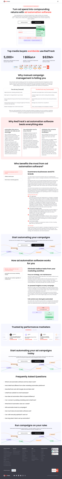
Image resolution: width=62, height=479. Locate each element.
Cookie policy (33, 455)
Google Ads (24, 456)
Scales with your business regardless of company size (13, 278)
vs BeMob (42, 452)
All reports (14, 449)
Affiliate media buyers (9, 176)
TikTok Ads (23, 452)
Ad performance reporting (16, 451)
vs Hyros (42, 456)
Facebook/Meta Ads (25, 451)
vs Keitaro (42, 451)
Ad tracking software (6, 451)
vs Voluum (42, 449)
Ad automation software (7, 462)
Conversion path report (16, 452)
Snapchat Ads (24, 455)
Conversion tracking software (8, 452)
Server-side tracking (6, 461)
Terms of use (33, 449)
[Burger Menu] (57, 1)
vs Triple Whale (43, 455)
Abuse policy (33, 456)
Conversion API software (7, 455)
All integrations (24, 449)
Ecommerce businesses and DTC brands (11, 172)
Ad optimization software (7, 464)
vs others (42, 460)
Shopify (23, 459)
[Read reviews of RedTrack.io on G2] (55, 470)
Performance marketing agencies (12, 179)
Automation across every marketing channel (12, 274)
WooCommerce (24, 460)
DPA (32, 452)
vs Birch (42, 459)
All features (5, 449)
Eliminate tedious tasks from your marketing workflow (12, 269)
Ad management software (7, 465)
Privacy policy (33, 451)
